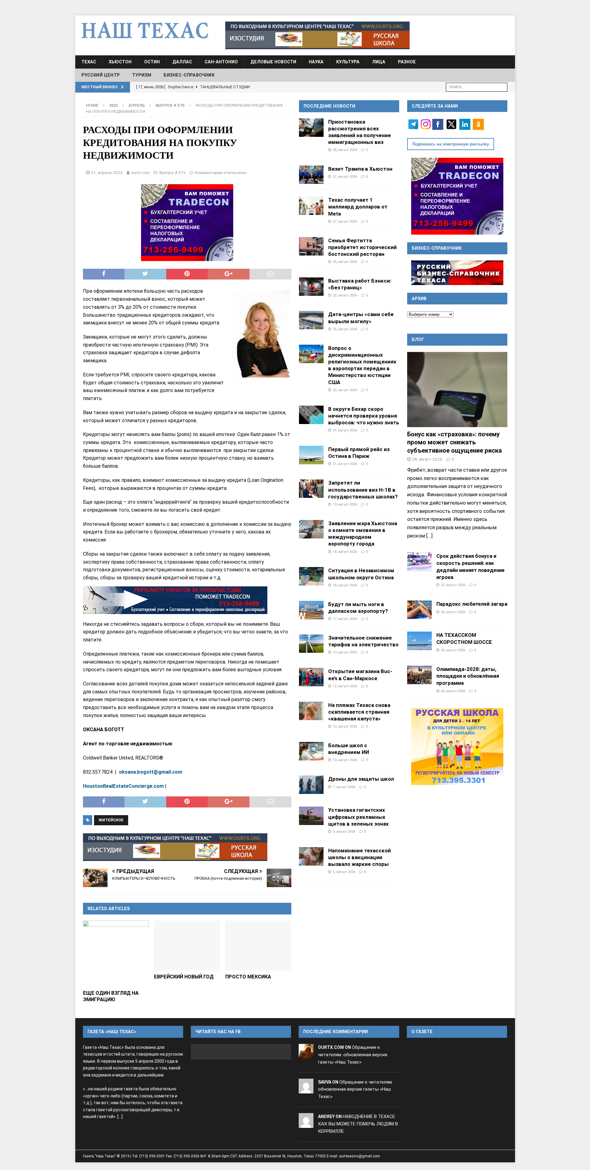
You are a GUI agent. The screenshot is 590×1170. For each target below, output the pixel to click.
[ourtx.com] (306, 1054)
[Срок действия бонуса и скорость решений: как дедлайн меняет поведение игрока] (419, 562)
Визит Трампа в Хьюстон (360, 169)
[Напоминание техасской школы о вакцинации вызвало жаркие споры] (311, 856)
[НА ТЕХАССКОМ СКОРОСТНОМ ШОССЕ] (419, 641)
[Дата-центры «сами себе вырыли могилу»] (311, 320)
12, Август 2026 (345, 686)
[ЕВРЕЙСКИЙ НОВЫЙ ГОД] (187, 945)
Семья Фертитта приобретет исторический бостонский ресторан (362, 247)
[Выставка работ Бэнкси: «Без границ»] (311, 286)
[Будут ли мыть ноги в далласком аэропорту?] (311, 610)
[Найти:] (476, 86)
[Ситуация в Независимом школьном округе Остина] (311, 576)
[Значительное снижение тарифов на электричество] (311, 643)
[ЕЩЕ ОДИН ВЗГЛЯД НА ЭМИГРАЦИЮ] (116, 954)
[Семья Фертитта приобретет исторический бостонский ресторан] (311, 246)
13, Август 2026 (345, 652)
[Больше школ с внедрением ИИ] (311, 751)
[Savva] (306, 1089)
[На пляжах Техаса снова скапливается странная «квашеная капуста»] (311, 711)
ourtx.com (140, 172)
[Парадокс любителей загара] (419, 610)
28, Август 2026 (345, 150)
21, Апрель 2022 (107, 172)
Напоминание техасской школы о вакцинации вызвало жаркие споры (359, 857)
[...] (429, 536)
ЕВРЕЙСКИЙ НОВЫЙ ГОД (184, 977)
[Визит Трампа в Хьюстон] (311, 174)
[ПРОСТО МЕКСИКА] (258, 945)
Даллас (182, 61)
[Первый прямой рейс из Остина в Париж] (311, 455)
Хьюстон (120, 61)
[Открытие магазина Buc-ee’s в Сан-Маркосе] (311, 677)
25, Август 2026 (345, 295)
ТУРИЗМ (141, 75)
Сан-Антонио (221, 61)
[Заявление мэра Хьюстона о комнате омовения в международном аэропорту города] (311, 529)
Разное (407, 61)
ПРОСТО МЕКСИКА (248, 977)
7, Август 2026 (344, 787)
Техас (88, 61)
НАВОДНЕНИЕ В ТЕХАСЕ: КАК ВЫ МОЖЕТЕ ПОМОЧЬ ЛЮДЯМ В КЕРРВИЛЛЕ (358, 1124)
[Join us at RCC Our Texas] (317, 35)
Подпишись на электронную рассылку (450, 144)
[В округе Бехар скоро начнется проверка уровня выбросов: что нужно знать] (311, 415)
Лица (378, 61)
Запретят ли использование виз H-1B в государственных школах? (363, 489)
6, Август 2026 (344, 831)
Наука (316, 61)
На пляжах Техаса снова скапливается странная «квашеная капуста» (359, 712)
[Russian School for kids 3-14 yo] (457, 746)
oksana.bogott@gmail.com (150, 772)
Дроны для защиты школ (361, 779)
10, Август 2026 (345, 760)
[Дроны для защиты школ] (311, 784)
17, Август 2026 (345, 619)
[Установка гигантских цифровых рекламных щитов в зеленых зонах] (311, 816)
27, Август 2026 (345, 176)
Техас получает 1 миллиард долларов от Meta (357, 206)
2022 (113, 105)
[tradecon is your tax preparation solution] (175, 600)
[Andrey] (306, 1124)
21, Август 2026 (345, 430)
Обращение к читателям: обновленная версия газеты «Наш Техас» (352, 1055)
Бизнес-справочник (188, 75)
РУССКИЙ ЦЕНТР (100, 75)
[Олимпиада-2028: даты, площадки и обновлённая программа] (419, 675)
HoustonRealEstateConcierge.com (123, 786)
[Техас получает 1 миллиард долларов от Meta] (311, 205)
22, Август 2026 (345, 390)
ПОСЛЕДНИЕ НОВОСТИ (329, 106)
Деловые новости (273, 61)
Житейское (111, 820)
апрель (136, 105)
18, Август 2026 (345, 551)
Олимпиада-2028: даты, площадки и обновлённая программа (467, 676)
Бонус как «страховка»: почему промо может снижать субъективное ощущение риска (454, 442)
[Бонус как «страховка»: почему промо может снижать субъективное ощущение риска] (457, 389)
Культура (348, 61)
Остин (152, 61)
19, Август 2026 (345, 504)
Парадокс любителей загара (471, 604)
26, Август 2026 (345, 262)
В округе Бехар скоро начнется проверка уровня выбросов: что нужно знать (363, 416)
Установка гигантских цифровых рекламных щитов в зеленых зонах (358, 817)
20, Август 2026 (453, 691)
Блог (418, 339)
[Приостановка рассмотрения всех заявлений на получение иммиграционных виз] (311, 127)
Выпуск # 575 (172, 172)
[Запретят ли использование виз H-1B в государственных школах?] (311, 488)
